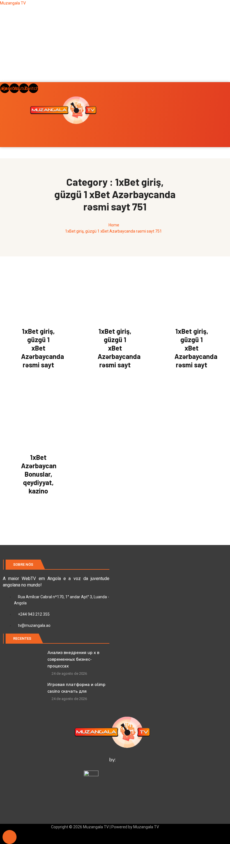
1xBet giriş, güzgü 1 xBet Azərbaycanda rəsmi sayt (42, 348)
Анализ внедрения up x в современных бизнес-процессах (73, 659)
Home (114, 225)
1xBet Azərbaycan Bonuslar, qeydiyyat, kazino (38, 474)
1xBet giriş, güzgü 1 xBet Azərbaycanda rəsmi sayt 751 (113, 231)
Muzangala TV (13, 3)
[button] (115, 68)
